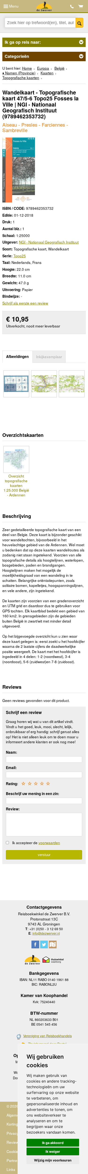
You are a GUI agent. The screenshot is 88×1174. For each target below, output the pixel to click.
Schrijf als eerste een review (25, 302)
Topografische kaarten (20, 77)
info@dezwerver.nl (46, 933)
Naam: (11, 752)
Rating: (12, 783)
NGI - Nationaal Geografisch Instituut (49, 242)
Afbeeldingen (17, 356)
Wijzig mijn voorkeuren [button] (53, 1160)
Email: (11, 767)
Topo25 (19, 255)
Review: (13, 809)
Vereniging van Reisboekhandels (47, 1035)
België (59, 68)
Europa (43, 68)
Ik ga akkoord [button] (53, 1143)
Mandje (80, 6)
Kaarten (47, 72)
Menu (13, 6)
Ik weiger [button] (53, 1151)
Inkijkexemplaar (49, 356)
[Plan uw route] (53, 944)
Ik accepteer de (36, 842)
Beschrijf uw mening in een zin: (32, 793)
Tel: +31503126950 (72, 6)
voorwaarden (49, 842)
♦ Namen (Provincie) (18, 72)
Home (27, 68)
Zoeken (80, 23)
